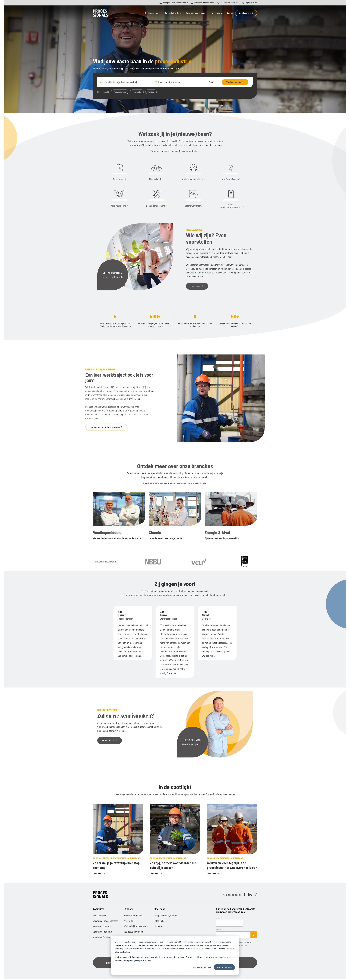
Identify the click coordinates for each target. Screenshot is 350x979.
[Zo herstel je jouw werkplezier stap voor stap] (118, 829)
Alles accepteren (224, 967)
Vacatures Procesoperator (105, 920)
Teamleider (136, 92)
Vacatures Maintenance (104, 936)
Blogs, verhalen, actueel (165, 915)
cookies (231, 948)
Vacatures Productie (102, 931)
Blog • (96, 858)
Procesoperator (119, 92)
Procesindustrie (172, 13)
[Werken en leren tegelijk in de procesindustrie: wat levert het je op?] (232, 829)
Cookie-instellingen (202, 967)
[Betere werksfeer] (194, 195)
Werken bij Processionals (136, 926)
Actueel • (105, 858)
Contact (158, 926)
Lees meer (98, 873)
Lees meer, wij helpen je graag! (105, 426)
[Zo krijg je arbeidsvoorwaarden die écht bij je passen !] (175, 829)
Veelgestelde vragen (133, 931)
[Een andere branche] (156, 195)
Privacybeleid (197, 948)
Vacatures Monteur (102, 926)
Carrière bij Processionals (204, 3)
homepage (134, 858)
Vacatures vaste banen (195, 13)
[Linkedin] (250, 894)
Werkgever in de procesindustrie (175, 3)
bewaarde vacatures (229, 3)
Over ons (216, 13)
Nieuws (230, 13)
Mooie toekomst (151, 13)
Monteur (151, 92)
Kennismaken (109, 740)
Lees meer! (196, 286)
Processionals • (120, 858)
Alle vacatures (99, 915)
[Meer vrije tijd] (156, 169)
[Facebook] (244, 894)
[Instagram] (255, 894)
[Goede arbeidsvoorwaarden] (231, 195)
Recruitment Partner (133, 915)
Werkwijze (128, 920)
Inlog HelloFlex (161, 920)
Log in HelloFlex (251, 3)
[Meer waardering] (119, 195)
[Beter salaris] (119, 169)
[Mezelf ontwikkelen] (231, 169)
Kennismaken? (245, 13)
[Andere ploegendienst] (194, 169)
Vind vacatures (233, 82)
